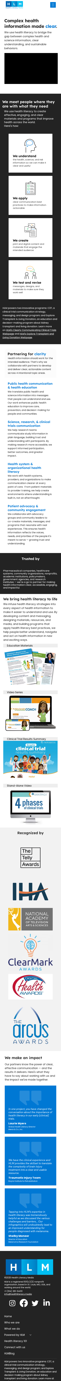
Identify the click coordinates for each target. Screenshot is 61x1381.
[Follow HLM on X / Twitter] (35, 1303)
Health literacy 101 (15, 1341)
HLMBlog (9, 1353)
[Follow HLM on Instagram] (12, 1303)
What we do (12, 1328)
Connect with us (14, 1347)
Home (8, 1316)
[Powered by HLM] (30, 1335)
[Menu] (53, 4)
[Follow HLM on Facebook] (24, 1303)
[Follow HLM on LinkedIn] (46, 1303)
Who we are (12, 1322)
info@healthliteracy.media (18, 1294)
